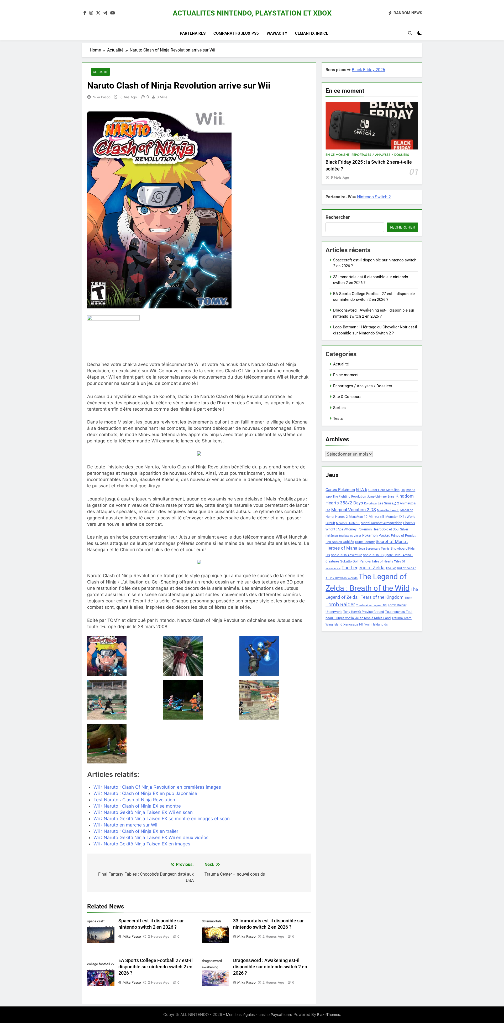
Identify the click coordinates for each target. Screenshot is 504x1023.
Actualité (100, 72)
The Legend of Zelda (363, 567)
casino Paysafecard (275, 1014)
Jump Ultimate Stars (381, 496)
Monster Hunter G (348, 523)
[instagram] (91, 13)
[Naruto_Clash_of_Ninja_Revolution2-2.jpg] (199, 700)
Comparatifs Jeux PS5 (236, 33)
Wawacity (277, 33)
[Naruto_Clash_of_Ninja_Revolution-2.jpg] (199, 656)
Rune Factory (365, 542)
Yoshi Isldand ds (376, 624)
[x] (98, 13)
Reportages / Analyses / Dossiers (380, 154)
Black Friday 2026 (368, 69)
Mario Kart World (388, 510)
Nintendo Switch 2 (374, 196)
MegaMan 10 (358, 517)
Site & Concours (347, 396)
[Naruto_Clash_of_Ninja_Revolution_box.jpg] (123, 656)
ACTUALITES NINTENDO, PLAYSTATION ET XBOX (252, 13)
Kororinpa (370, 503)
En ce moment (337, 154)
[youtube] (113, 13)
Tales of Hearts (382, 561)
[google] (105, 13)
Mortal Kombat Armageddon (381, 523)
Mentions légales (240, 1014)
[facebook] (85, 13)
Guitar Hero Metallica (384, 490)
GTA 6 (361, 489)
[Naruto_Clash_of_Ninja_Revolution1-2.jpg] (123, 700)
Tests (338, 418)
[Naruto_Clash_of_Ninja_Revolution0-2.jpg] (275, 656)
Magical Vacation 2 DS (353, 509)
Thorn (408, 598)
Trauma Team (402, 618)
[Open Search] (410, 33)
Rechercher (338, 217)
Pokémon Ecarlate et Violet (343, 536)
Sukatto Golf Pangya (355, 561)
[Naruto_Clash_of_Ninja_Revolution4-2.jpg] (123, 743)
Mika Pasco (102, 97)
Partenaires (193, 33)
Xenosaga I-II (353, 624)
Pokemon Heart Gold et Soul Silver (383, 529)
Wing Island (334, 624)
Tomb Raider (340, 605)
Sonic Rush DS (373, 555)
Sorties (339, 407)
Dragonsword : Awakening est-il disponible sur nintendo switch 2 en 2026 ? (270, 967)
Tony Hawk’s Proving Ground (363, 612)
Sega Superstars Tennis (374, 548)
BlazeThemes (328, 1014)
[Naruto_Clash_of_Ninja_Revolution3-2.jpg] (275, 700)
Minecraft (376, 516)
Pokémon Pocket (376, 535)
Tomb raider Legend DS (371, 605)
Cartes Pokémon (340, 489)
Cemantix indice (311, 33)
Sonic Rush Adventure (346, 555)
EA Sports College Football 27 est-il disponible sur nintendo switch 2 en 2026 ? (155, 967)
